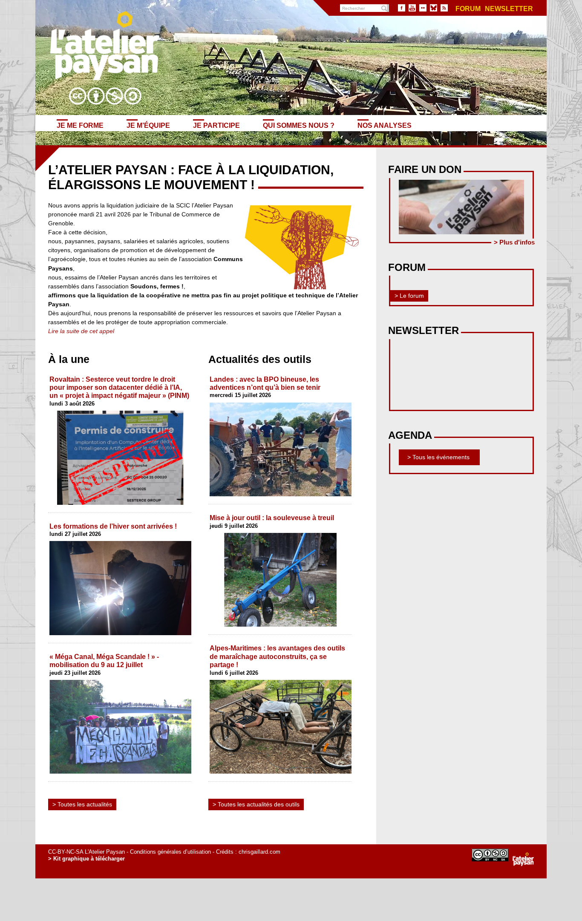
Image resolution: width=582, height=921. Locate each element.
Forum (468, 9)
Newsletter (509, 9)
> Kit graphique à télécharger (86, 858)
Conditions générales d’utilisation (170, 852)
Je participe (216, 125)
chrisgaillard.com (259, 852)
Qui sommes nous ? (298, 125)
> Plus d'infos (514, 242)
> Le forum (409, 295)
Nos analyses (384, 125)
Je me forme (80, 125)
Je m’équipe (148, 125)
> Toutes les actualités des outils (256, 804)
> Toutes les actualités (82, 804)
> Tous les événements (438, 457)
